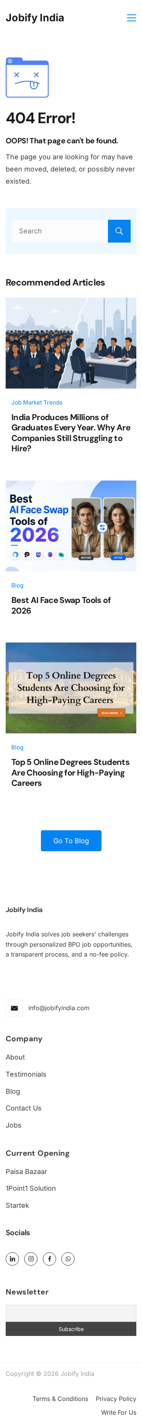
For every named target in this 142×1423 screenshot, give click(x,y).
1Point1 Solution (31, 1188)
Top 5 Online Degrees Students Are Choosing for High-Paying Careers (70, 772)
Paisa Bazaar (26, 1172)
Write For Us (118, 1412)
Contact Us (24, 1108)
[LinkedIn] (12, 1259)
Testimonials (26, 1074)
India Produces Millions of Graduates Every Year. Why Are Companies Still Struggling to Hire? (70, 433)
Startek (17, 1205)
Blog (17, 585)
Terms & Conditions (60, 1398)
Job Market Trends (36, 402)
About (15, 1057)
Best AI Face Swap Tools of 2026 (61, 605)
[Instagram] (30, 1259)
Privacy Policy (116, 1398)
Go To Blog (71, 841)
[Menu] (131, 18)
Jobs (14, 1125)
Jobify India (35, 17)
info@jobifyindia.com (58, 1008)
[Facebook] (49, 1259)
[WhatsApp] (68, 1259)
